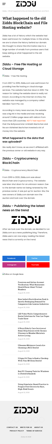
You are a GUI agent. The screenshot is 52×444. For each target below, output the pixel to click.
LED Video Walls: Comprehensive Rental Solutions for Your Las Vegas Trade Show (33, 316)
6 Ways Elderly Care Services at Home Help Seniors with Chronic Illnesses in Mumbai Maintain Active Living (32, 332)
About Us (38, 427)
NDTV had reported (36, 120)
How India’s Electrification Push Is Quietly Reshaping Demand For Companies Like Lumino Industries (33, 301)
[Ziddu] (26, 4)
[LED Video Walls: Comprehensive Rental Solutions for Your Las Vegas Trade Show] (9, 317)
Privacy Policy (17, 431)
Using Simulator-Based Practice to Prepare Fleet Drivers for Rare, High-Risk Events (33, 386)
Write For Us (26, 427)
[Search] (48, 4)
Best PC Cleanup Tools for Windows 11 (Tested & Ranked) (33, 372)
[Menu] (4, 4)
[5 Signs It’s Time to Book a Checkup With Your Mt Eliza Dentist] (9, 361)
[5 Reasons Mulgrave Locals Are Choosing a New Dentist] (9, 348)
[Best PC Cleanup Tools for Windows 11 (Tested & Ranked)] (9, 374)
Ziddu (4, 11)
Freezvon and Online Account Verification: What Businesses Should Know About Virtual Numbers (31, 286)
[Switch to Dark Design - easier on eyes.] (44, 4)
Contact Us (12, 427)
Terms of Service (34, 431)
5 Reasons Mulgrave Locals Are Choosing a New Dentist (31, 346)
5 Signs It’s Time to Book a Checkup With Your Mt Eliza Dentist (33, 359)
